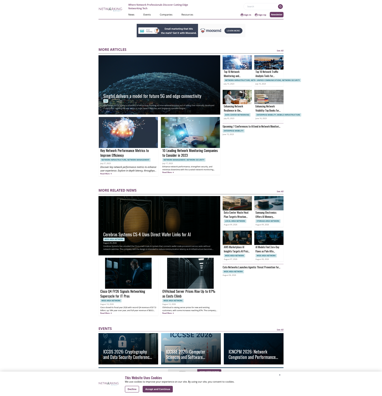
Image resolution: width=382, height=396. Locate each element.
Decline (132, 389)
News (131, 14)
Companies (166, 14)
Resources (187, 14)
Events (147, 14)
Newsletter (276, 14)
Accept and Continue (157, 389)
